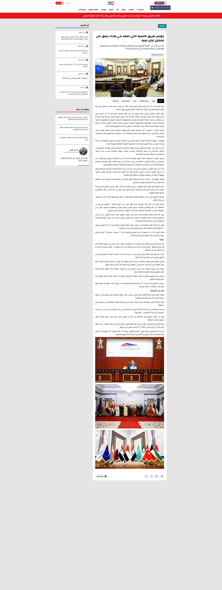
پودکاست (82, 9)
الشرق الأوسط (144, 100)
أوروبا (153, 100)
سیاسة (141, 9)
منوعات (103, 9)
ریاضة (123, 9)
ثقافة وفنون (93, 9)
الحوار (111, 9)
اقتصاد (131, 9)
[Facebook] (146, 476)
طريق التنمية (126, 100)
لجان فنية (115, 100)
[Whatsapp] (156, 476)
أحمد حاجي (100, 476)
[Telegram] (162, 476)
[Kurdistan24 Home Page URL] (111, 3)
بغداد (134, 100)
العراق (161, 100)
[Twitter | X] (151, 476)
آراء (117, 9)
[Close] (163, 16)
